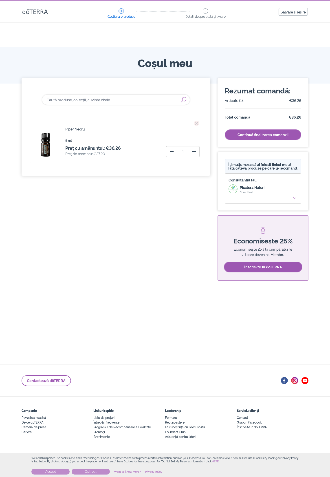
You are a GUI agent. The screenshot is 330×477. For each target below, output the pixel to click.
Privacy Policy (153, 471)
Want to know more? (127, 471)
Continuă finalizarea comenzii (263, 134)
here (215, 461)
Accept (50, 471)
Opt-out (91, 471)
